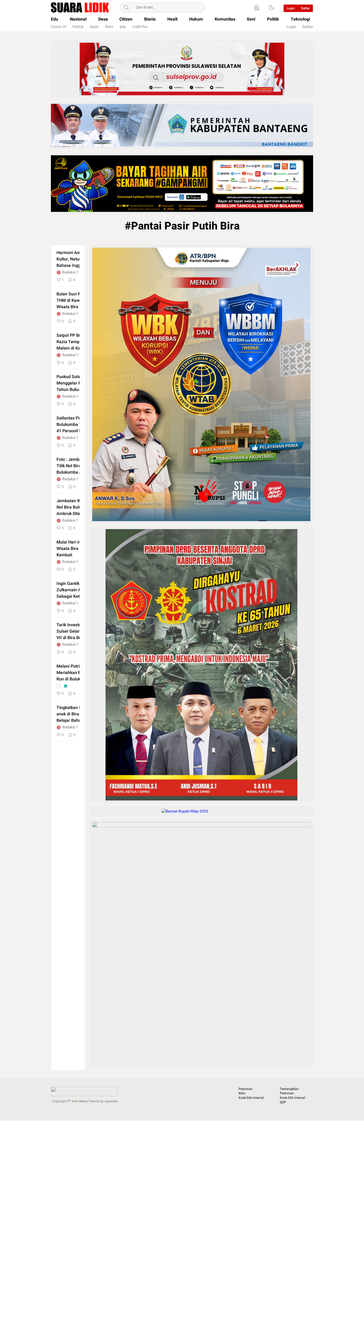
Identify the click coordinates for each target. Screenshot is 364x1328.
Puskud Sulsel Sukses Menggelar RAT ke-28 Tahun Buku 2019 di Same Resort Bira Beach (77, 383)
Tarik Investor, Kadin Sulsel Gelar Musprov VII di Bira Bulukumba (77, 631)
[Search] (126, 7)
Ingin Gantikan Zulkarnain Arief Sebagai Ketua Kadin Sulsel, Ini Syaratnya (76, 590)
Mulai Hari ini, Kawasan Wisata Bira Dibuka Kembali (79, 548)
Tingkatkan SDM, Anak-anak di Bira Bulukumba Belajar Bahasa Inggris (79, 714)
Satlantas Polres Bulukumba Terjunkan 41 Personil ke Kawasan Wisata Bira (77, 424)
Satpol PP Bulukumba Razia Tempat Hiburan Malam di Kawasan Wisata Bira (77, 341)
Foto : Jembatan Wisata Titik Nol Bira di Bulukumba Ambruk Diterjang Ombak (79, 465)
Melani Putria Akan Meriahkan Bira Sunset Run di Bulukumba (78, 672)
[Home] (256, 7)
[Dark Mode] (271, 7)
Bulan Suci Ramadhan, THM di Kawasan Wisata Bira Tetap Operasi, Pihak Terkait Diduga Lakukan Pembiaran (78, 300)
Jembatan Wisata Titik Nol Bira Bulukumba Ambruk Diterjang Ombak (77, 507)
